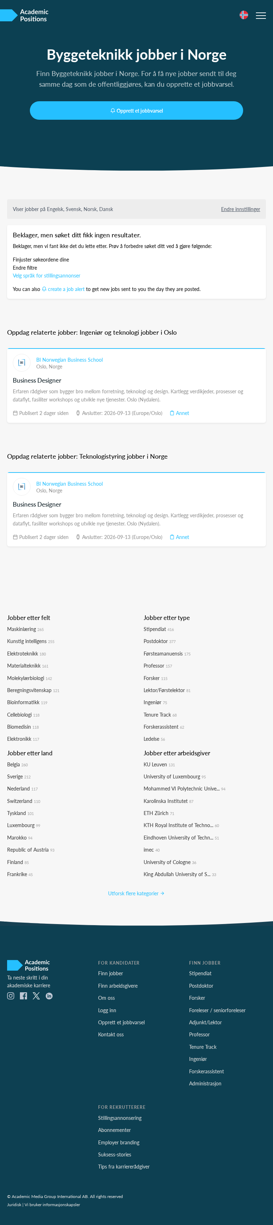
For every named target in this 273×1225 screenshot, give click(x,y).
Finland (18, 861)
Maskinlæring (25, 628)
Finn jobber (110, 973)
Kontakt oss (111, 1034)
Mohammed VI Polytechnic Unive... (184, 788)
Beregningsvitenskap (33, 690)
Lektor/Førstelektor (167, 690)
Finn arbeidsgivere (118, 985)
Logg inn (107, 1010)
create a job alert (66, 288)
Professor (158, 665)
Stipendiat (159, 628)
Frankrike (20, 874)
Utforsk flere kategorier (134, 893)
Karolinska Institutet (168, 800)
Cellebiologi (23, 714)
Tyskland (20, 812)
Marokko (19, 837)
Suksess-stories (114, 1154)
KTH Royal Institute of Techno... (181, 825)
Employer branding (118, 1142)
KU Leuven (159, 764)
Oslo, (42, 366)
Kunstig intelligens (30, 640)
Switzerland (23, 800)
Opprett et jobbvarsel (140, 110)
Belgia (17, 764)
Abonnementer (114, 1129)
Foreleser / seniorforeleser (217, 1010)
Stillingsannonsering (119, 1117)
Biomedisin (23, 726)
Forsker (155, 677)
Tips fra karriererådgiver (124, 1166)
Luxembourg (23, 825)
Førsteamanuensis (167, 653)
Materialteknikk (27, 665)
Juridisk (14, 1204)
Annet (182, 412)
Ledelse (154, 738)
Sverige (19, 776)
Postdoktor (160, 640)
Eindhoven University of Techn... (181, 837)
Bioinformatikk (27, 702)
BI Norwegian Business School (69, 359)
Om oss (106, 997)
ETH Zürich (159, 812)
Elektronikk (23, 738)
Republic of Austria (30, 849)
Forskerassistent (164, 726)
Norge (55, 366)
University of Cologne (170, 861)
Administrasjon (205, 1083)
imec (152, 849)
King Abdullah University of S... (180, 874)
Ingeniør (155, 702)
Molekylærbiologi (29, 677)
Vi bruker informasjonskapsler (52, 1204)
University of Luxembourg (175, 776)
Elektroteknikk (26, 653)
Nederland (22, 788)
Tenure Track (160, 714)
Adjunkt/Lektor (205, 1022)
